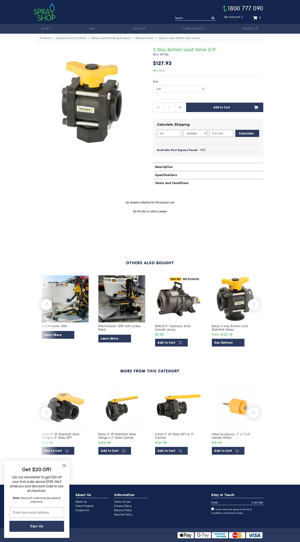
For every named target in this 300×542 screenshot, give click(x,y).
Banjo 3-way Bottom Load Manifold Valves (230, 328)
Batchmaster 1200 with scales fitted (119, 328)
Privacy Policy (123, 506)
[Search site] (213, 18)
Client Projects (193, 28)
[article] (65, 312)
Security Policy (123, 514)
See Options (223, 342)
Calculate (246, 133)
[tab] (208, 167)
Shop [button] (46, 28)
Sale (92, 28)
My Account (232, 17)
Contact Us (250, 28)
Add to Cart (221, 107)
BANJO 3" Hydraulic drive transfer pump (173, 328)
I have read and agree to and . (231, 511)
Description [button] (164, 167)
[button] (150, 211)
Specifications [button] (166, 175)
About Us (139, 28)
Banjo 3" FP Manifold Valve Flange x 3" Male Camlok (117, 436)
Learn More (53, 335)
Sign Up (36, 526)
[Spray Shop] (44, 12)
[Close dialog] (64, 465)
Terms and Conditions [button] (172, 183)
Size (155, 81)
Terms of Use (122, 501)
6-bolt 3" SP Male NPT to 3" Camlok (174, 436)
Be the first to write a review (150, 211)
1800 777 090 (245, 8)
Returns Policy (123, 510)
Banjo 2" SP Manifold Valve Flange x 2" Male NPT (61, 436)
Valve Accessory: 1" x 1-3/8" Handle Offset (231, 436)
